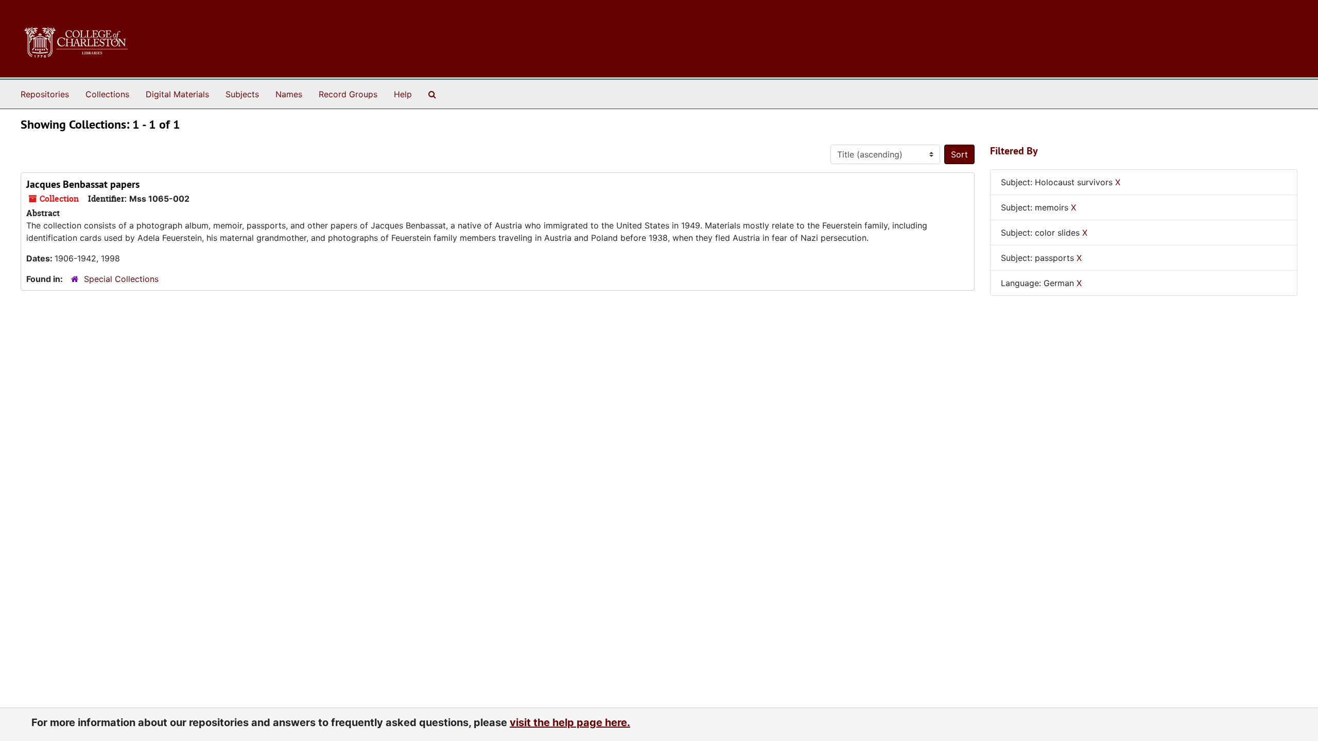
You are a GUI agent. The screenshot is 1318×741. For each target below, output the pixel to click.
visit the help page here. (570, 722)
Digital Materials (177, 94)
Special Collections (121, 279)
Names (288, 94)
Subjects (242, 94)
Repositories (45, 94)
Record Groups (348, 94)
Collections (107, 94)
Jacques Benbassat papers (83, 184)
